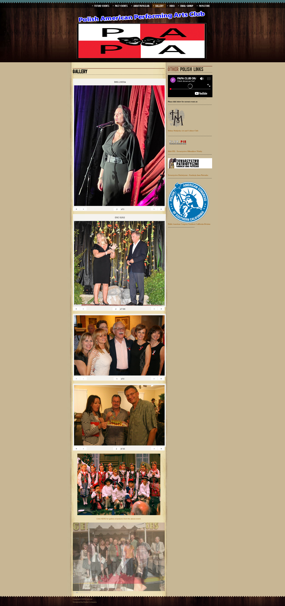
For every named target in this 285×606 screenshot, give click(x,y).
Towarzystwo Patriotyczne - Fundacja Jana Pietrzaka (188, 175)
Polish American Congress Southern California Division (189, 224)
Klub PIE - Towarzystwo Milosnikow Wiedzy (185, 151)
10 (89, 592)
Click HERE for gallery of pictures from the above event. (118, 519)
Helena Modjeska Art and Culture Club (183, 130)
